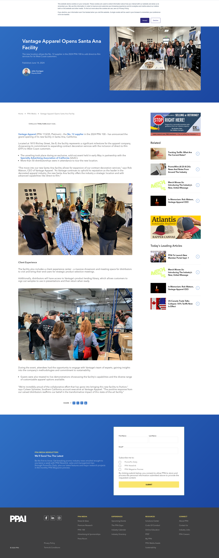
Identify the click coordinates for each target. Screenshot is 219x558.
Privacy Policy (49, 543)
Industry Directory (119, 534)
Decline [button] (155, 20)
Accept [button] (144, 20)
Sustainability (150, 547)
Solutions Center (152, 521)
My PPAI (148, 538)
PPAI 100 (81, 530)
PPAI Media (31, 114)
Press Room (82, 538)
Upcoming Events (119, 521)
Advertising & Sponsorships (89, 534)
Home (20, 114)
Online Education (152, 530)
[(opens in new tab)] (176, 135)
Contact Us (183, 525)
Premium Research (85, 525)
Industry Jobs (184, 530)
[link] (158, 154)
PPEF (147, 534)
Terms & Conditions (52, 547)
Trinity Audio (41, 124)
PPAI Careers (184, 534)
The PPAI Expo (117, 525)
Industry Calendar (119, 530)
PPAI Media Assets (152, 543)
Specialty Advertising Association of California (45, 157)
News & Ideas (83, 521)
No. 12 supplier (75, 134)
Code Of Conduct (152, 525)
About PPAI (183, 521)
